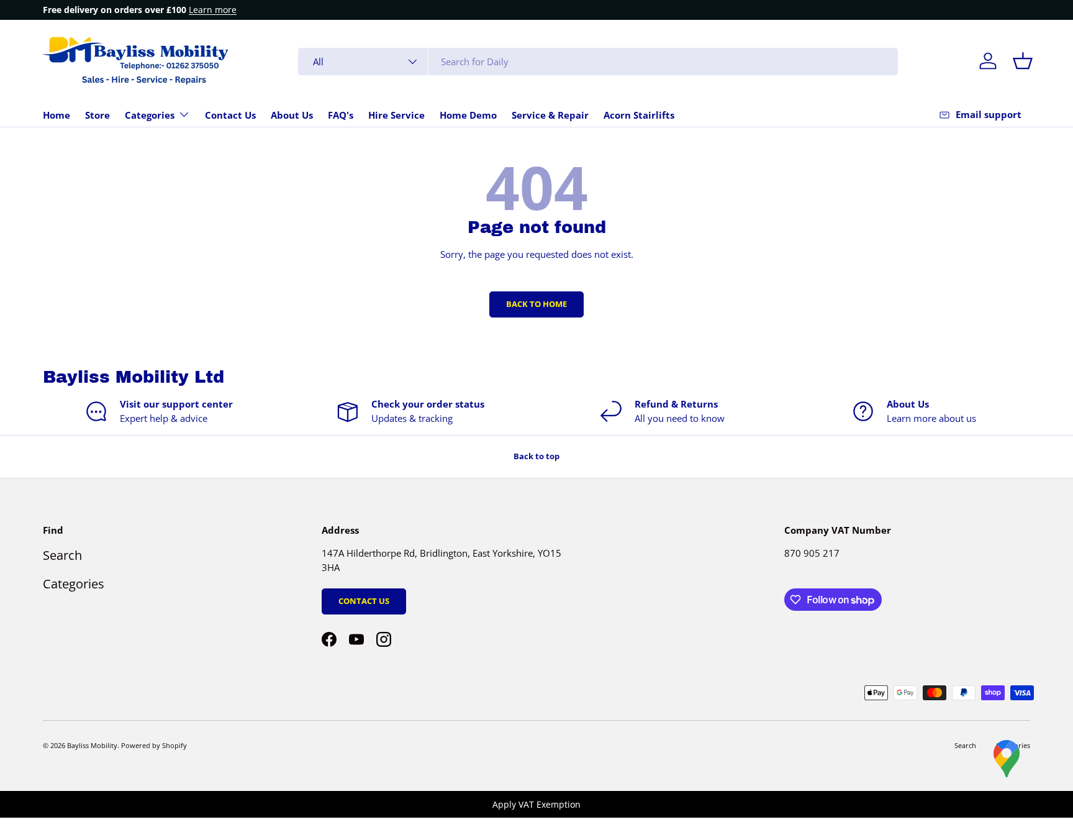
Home (56, 115)
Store (97, 115)
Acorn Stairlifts (639, 115)
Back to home (536, 303)
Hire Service (396, 115)
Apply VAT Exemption (536, 804)
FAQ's (340, 115)
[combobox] (597, 61)
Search (62, 555)
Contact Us (230, 115)
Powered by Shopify (154, 745)
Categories (149, 115)
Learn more (213, 10)
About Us (292, 115)
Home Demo (468, 115)
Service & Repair (550, 115)
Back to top (536, 456)
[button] (1022, 61)
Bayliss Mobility (92, 745)
